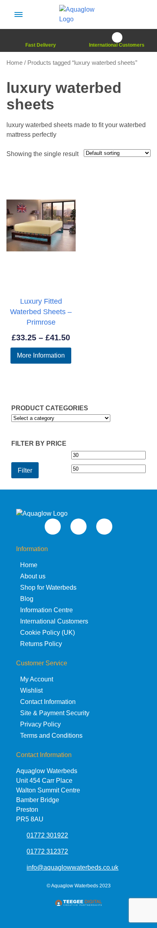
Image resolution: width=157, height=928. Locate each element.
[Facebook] (104, 527)
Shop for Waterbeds (48, 587)
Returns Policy (41, 643)
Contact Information (48, 701)
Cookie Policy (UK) (47, 632)
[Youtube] (53, 527)
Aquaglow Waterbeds (74, 886)
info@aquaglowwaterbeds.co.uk (72, 867)
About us (32, 576)
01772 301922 (47, 835)
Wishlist (31, 690)
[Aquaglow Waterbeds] (78, 19)
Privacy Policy (40, 724)
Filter (25, 470)
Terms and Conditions (51, 735)
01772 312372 (47, 851)
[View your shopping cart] (138, 14)
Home (14, 63)
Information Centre (46, 610)
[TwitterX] (78, 527)
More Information (41, 355)
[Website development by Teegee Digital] (78, 903)
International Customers (54, 621)
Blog (26, 598)
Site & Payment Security (54, 713)
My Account (36, 679)
